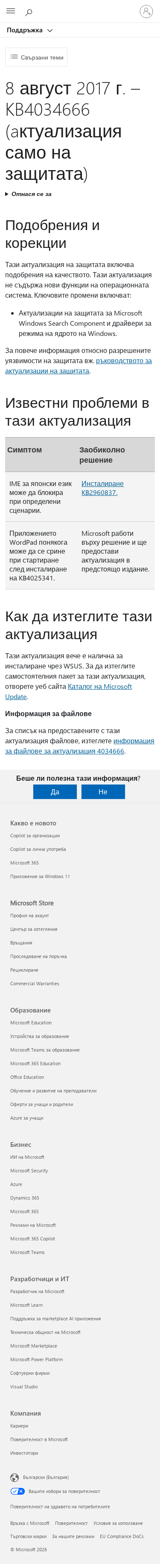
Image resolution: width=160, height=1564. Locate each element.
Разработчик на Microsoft (37, 1291)
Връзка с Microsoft (29, 1523)
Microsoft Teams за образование (45, 1049)
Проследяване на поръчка (38, 956)
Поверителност (71, 1523)
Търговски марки (28, 1536)
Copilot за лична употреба (38, 849)
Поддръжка (25, 30)
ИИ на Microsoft (27, 1157)
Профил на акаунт (29, 915)
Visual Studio (24, 1386)
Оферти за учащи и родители (41, 1104)
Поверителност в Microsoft (39, 1439)
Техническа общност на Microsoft (45, 1332)
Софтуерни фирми (29, 1373)
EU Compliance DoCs (122, 1536)
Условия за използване (118, 1523)
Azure (16, 1184)
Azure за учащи (26, 1118)
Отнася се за (32, 194)
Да (55, 791)
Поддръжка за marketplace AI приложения (55, 1318)
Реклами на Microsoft (33, 1225)
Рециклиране (24, 970)
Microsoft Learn (26, 1305)
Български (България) (46, 1477)
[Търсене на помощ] (30, 11)
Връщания (21, 942)
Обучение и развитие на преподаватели (53, 1090)
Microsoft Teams (27, 1252)
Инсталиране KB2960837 (102, 488)
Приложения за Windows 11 (40, 876)
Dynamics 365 (24, 1197)
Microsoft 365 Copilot (32, 1238)
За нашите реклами (73, 1536)
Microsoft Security (29, 1170)
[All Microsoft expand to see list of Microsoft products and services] (10, 11)
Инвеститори (24, 1453)
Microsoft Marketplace (33, 1345)
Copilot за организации (35, 835)
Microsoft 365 (24, 862)
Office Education (27, 1077)
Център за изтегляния (34, 929)
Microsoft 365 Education (35, 1063)
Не (103, 791)
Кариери (19, 1425)
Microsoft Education (31, 1022)
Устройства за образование (39, 1036)
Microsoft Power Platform (36, 1359)
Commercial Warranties (34, 983)
